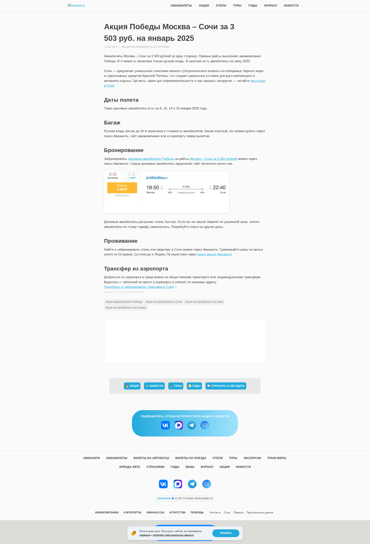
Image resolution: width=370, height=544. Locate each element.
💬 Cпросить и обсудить (226, 385)
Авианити (91, 458)
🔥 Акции (132, 385)
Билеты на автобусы (151, 458)
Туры (237, 5)
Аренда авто (129, 466)
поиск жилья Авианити (214, 254)
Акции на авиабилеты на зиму (204, 301)
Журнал (270, 5)
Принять (226, 533)
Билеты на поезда (190, 458)
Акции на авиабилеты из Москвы (145, 46)
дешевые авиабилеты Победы (151, 159)
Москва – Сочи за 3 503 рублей (213, 159)
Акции (204, 5)
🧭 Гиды (194, 385)
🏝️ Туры (176, 385)
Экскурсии (252, 458)
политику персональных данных (173, 535)
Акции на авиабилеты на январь (125, 307)
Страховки (155, 466)
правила (145, 535)
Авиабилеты (181, 5)
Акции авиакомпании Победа (123, 301)
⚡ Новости (154, 385)
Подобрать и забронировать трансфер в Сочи (139, 287)
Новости (291, 5)
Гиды (252, 5)
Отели (221, 5)
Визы (190, 466)
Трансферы (276, 458)
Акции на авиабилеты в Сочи (163, 301)
